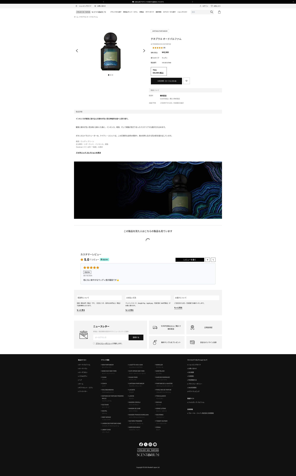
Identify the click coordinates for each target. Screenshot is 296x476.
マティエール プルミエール (136, 423)
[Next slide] (144, 51)
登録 (136, 337)
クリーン (104, 380)
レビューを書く (189, 259)
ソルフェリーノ (160, 417)
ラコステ (131, 392)
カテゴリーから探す (169, 12)
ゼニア (158, 430)
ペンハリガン (159, 398)
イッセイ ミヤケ (106, 419)
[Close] (293, 2)
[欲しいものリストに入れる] (186, 81)
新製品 (142, 12)
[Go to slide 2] (110, 75)
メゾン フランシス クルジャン (137, 417)
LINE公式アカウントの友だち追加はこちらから (149, 2)
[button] (158, 48)
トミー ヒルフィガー (161, 423)
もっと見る (81, 310)
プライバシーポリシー (104, 343)
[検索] (211, 12)
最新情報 (158, 12)
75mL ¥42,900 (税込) (158, 71)
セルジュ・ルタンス (161, 411)
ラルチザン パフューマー (135, 386)
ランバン (131, 398)
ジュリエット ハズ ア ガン (136, 367)
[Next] (192, 2)
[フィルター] (207, 260)
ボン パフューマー (107, 367)
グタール (104, 413)
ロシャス (158, 405)
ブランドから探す (115, 12)
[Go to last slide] (77, 51)
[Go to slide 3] (112, 75)
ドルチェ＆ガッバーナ (108, 392)
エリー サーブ (105, 407)
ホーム (76, 17)
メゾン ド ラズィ (133, 411)
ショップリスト (182, 12)
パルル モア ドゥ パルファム (163, 392)
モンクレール (159, 367)
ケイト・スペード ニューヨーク (137, 373)
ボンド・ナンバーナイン (108, 373)
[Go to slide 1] (108, 75)
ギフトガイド (150, 12)
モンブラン (159, 373)
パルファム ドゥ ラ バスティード (164, 386)
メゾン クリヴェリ (134, 405)
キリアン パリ (132, 380)
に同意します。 (109, 343)
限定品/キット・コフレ (130, 12)
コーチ (104, 386)
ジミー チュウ (105, 432)
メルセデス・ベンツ (134, 430)
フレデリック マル (107, 401)
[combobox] (202, 12)
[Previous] (103, 2)
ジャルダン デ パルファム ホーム (110, 426)
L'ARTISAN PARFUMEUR (160, 31)
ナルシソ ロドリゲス (161, 380)
